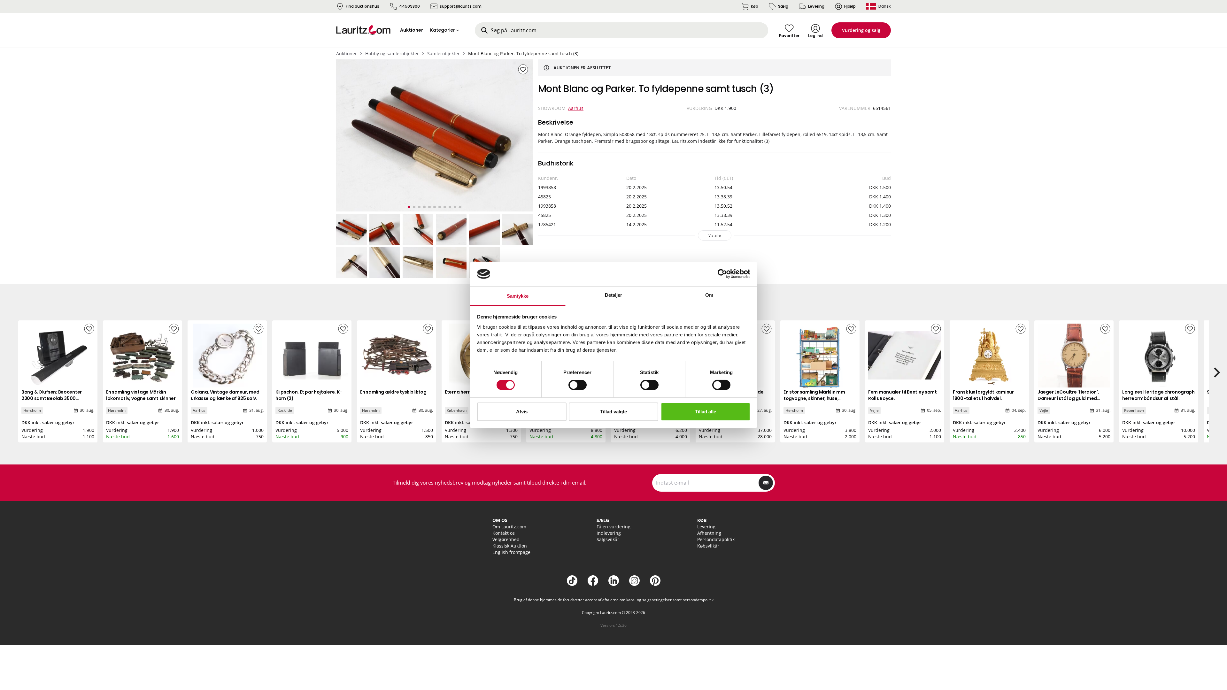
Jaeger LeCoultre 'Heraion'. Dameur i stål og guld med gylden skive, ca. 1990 (1068, 398)
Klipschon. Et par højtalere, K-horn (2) (308, 395)
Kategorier (442, 30)
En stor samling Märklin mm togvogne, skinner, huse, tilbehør (814, 398)
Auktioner (346, 53)
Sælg (783, 6)
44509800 (409, 6)
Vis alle (714, 235)
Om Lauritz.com (509, 527)
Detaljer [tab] (613, 295)
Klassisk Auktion (509, 546)
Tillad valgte (613, 411)
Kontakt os (503, 533)
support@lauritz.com (461, 6)
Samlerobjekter (443, 53)
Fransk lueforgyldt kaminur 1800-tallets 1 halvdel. (983, 395)
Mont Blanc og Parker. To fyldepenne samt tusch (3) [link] (523, 53)
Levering (816, 6)
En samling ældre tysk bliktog (393, 392)
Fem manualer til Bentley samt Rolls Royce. (902, 395)
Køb (754, 6)
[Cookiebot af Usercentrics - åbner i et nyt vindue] (722, 274)
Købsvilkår (708, 546)
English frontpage (511, 552)
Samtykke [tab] (518, 296)
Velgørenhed (506, 539)
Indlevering (609, 533)
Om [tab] (709, 295)
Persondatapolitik (716, 539)
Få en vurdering (613, 527)
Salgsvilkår (608, 539)
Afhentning (709, 533)
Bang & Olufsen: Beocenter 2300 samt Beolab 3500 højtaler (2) (51, 398)
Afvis (522, 411)
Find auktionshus (362, 6)
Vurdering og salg (861, 30)
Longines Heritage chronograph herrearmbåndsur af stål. (1158, 395)
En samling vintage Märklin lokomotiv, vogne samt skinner (141, 395)
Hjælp (850, 6)
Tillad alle (705, 411)
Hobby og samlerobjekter (392, 53)
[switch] (577, 385)
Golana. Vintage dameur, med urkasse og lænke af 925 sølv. (225, 395)
